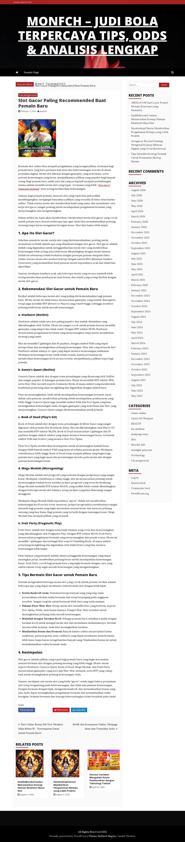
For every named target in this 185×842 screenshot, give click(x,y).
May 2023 (136, 395)
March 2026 (138, 216)
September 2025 (140, 248)
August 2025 (138, 253)
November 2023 (140, 364)
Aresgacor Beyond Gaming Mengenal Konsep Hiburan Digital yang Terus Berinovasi (148, 144)
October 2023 (139, 369)
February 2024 (139, 348)
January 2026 (139, 227)
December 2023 (140, 358)
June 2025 (137, 263)
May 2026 (136, 205)
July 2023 (136, 385)
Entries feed (138, 482)
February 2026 (139, 221)
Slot (133, 439)
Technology (138, 455)
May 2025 (136, 269)
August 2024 (138, 316)
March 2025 (138, 279)
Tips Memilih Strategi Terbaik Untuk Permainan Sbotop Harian (148, 157)
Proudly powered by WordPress (68, 836)
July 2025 (136, 258)
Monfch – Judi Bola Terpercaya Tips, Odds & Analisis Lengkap (92, 35)
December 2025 (140, 232)
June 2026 (137, 200)
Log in (134, 477)
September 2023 (140, 374)
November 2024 (140, 300)
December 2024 (140, 295)
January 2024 (139, 353)
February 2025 (139, 285)
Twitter (44, 709)
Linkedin (79, 709)
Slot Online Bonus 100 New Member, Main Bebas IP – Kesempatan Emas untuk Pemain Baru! (40, 728)
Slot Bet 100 (138, 444)
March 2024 (138, 343)
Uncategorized (28, 95)
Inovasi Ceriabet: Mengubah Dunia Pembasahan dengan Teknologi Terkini (101, 779)
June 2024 (137, 327)
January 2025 (139, 290)
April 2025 (137, 274)
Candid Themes (126, 836)
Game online (138, 413)
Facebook (27, 709)
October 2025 (139, 242)
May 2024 (137, 332)
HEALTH (136, 423)
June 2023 (137, 390)
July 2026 (136, 195)
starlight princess (141, 450)
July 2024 (136, 322)
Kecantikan (137, 428)
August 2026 (138, 190)
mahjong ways (139, 434)
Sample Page (31, 72)
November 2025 (140, 237)
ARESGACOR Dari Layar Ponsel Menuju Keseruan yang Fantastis (149, 106)
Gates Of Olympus (142, 418)
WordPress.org (140, 493)
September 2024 (141, 311)
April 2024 (137, 337)
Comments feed (140, 488)
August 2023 (138, 380)
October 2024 (139, 306)
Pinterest (62, 709)
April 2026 (137, 211)
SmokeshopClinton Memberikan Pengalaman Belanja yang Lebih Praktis (65, 786)
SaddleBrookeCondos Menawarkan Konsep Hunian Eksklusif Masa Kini (31, 786)
